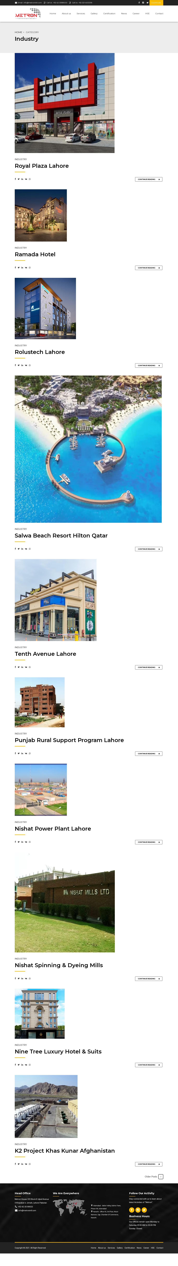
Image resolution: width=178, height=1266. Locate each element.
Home (53, 13)
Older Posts (151, 1176)
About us (66, 13)
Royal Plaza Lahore (42, 165)
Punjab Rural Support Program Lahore (69, 740)
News (124, 13)
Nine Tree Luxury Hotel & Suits (58, 1051)
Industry (21, 159)
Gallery (94, 13)
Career (136, 13)
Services (81, 13)
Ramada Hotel (35, 254)
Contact (159, 13)
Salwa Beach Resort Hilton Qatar (61, 535)
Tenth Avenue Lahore (45, 653)
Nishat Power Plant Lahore (53, 828)
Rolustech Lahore (40, 352)
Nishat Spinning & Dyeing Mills (59, 965)
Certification (109, 13)
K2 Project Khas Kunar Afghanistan (65, 1150)
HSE (147, 13)
